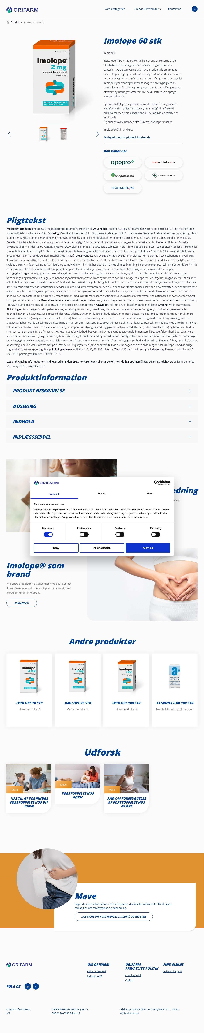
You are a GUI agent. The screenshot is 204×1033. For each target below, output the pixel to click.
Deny (56, 547)
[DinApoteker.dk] (123, 175)
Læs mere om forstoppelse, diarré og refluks (113, 916)
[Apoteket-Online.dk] (164, 175)
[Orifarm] (21, 966)
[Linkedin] (28, 986)
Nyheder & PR (94, 976)
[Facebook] (36, 986)
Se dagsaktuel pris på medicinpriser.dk (127, 137)
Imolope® (22, 603)
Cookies (129, 980)
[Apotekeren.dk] (123, 188)
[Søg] (195, 9)
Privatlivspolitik (133, 975)
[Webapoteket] (164, 162)
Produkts (16, 22)
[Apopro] (123, 162)
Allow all (148, 547)
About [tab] (149, 493)
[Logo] (22, 10)
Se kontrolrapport (172, 971)
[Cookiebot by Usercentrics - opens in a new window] (156, 482)
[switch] (84, 534)
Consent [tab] (54, 494)
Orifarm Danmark (96, 971)
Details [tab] (102, 493)
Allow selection (102, 547)
